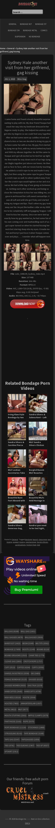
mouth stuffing (15, 715)
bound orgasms (16, 655)
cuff (10, 667)
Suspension (20, 36)
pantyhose (13, 721)
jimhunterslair (31, 703)
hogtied (11, 703)
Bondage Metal (30, 30)
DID (35, 673)
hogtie (29, 697)
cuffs (38, 667)
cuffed (23, 667)
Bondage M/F (26, 24)
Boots (28, 649)
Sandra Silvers (42, 542)
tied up (42, 745)
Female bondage (16, 679)
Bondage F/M (14, 30)
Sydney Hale (31, 545)
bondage (28, 539)
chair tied (36, 655)
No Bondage (34, 36)
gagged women (15, 685)
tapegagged (30, 739)
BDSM (28, 643)
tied (38, 545)
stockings (36, 727)
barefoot (12, 643)
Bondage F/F (40, 24)
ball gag (28, 631)
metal (10, 709)
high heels (13, 697)
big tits (42, 643)
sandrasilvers (20, 545)
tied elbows (25, 745)
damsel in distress (17, 673)
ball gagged (14, 637)
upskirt (11, 751)
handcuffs (32, 691)
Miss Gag (21, 79)
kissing (22, 542)
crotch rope (33, 661)
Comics (44, 30)
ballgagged (34, 637)
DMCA (27, 823)
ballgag (12, 631)
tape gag (12, 739)
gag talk (35, 685)
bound (35, 539)
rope (28, 721)
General (12, 24)
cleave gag (42, 539)
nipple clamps (38, 715)
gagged (16, 542)
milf (23, 709)
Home (2, 48)
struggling (13, 733)
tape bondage (34, 733)
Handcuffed (13, 691)
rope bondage (31, 542)
